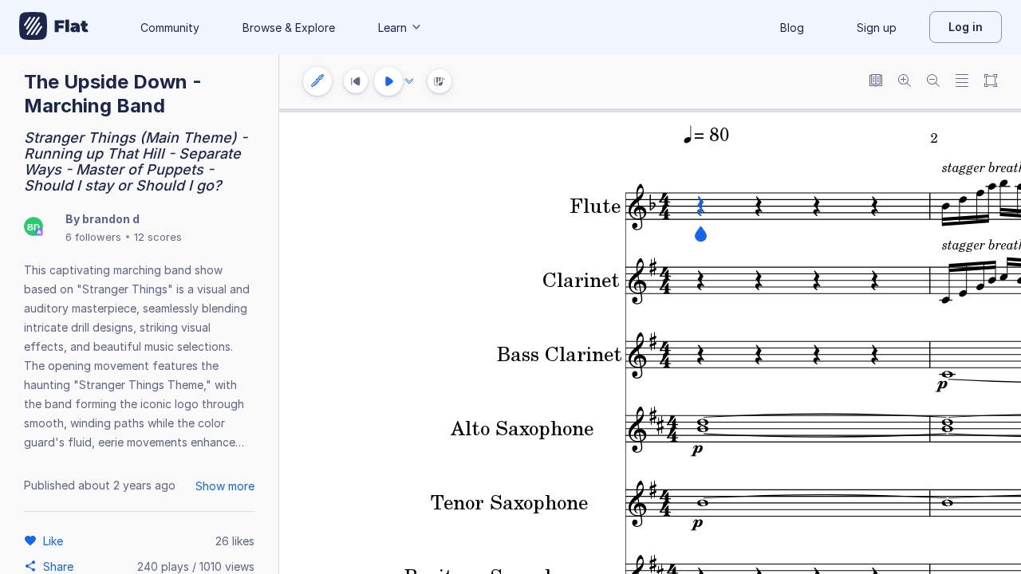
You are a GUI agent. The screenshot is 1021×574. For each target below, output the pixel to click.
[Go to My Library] (54, 27)
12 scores (158, 236)
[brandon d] (33, 227)
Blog (792, 27)
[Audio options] (409, 81)
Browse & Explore (288, 27)
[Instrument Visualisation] (439, 81)
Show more (224, 486)
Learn (392, 27)
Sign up (877, 27)
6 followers (93, 236)
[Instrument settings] (317, 81)
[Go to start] (356, 81)
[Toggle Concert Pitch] (875, 81)
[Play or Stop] (388, 81)
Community (169, 27)
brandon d (111, 219)
